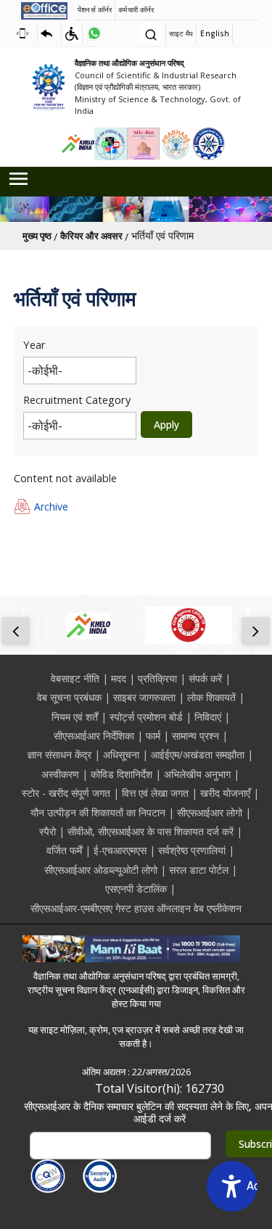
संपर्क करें (205, 678)
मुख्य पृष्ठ (36, 235)
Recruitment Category (77, 399)
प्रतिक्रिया (157, 678)
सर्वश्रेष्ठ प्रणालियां (192, 850)
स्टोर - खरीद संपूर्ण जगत (66, 793)
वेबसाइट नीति (75, 678)
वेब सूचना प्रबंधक (69, 697)
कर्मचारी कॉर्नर (136, 9)
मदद (118, 678)
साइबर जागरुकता (144, 697)
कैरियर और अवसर (91, 235)
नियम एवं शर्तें (74, 717)
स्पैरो (47, 831)
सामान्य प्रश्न (195, 735)
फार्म (153, 735)
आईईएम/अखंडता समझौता (197, 754)
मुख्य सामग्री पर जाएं (49, 33)
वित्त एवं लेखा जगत (155, 793)
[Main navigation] (136, 179)
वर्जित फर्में (64, 850)
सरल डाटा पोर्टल (198, 870)
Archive (51, 506)
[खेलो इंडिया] (87, 625)
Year (34, 344)
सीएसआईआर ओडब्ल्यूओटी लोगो (100, 870)
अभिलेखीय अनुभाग (197, 774)
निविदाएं (207, 717)
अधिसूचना (121, 754)
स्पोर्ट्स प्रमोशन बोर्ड (146, 717)
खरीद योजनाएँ (225, 793)
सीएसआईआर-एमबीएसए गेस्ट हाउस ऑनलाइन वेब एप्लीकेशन (136, 908)
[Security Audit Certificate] (100, 1176)
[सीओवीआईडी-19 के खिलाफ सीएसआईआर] (188, 625)
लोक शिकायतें (211, 697)
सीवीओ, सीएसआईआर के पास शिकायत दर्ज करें (150, 831)
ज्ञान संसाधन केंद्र (59, 754)
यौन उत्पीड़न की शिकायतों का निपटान (97, 812)
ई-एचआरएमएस (120, 850)
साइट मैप (181, 33)
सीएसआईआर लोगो (209, 812)
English (214, 33)
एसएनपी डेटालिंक (136, 888)
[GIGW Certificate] (48, 1176)
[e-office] (44, 10)
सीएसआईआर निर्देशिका (94, 735)
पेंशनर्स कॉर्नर (95, 9)
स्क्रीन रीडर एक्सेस (25, 33)
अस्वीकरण (60, 774)
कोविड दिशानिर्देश (121, 774)
